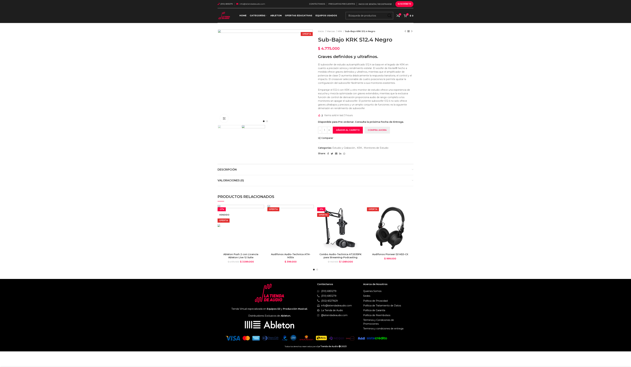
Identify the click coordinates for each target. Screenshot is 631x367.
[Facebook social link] (328, 153)
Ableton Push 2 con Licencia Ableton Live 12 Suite (240, 256)
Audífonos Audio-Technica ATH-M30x (290, 256)
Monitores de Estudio (376, 147)
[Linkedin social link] (340, 153)
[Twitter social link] (332, 153)
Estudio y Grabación (343, 147)
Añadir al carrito (348, 130)
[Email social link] (336, 153)
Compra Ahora (377, 130)
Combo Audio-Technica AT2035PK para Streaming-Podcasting (340, 256)
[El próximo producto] (411, 31)
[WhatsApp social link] (344, 153)
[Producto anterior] (405, 31)
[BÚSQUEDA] (389, 15)
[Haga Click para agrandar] (224, 118)
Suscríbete (404, 4)
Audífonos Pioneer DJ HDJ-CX (390, 254)
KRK (340, 31)
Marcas (331, 31)
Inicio (321, 31)
